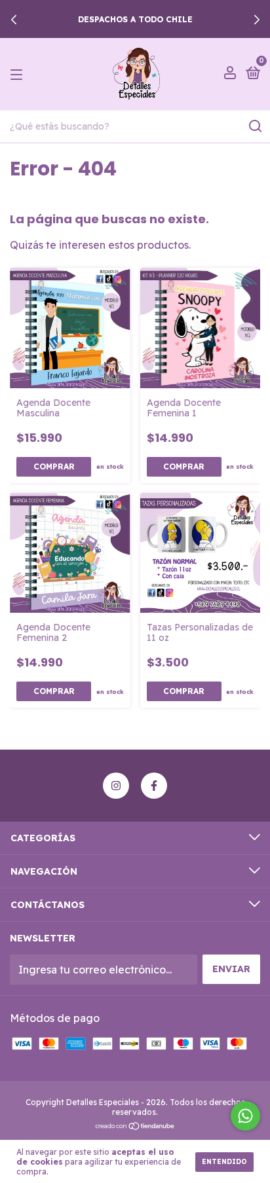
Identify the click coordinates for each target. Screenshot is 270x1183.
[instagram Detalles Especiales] (116, 786)
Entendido (224, 1161)
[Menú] (19, 74)
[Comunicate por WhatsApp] (245, 1116)
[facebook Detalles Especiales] (154, 786)
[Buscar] (254, 126)
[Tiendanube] (135, 1126)
